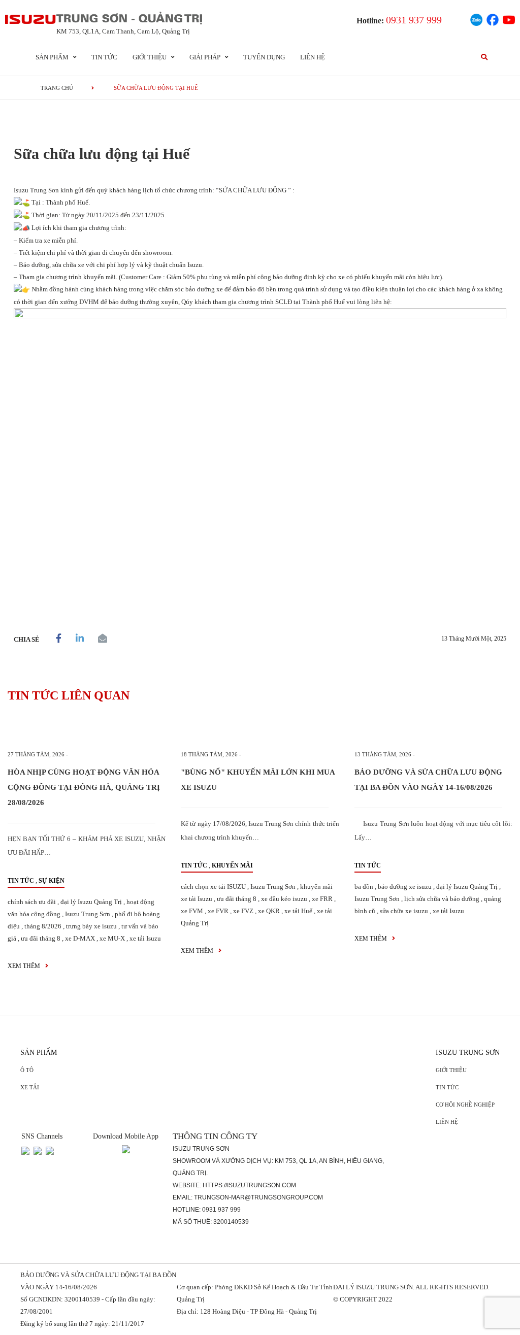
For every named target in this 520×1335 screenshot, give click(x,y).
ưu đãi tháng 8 (40, 938)
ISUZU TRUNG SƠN (468, 1052)
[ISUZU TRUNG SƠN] (30, 19)
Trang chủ (57, 88)
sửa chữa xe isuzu (404, 911)
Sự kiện (51, 880)
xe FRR (322, 899)
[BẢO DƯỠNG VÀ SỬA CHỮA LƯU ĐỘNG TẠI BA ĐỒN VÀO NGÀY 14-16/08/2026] (433, 729)
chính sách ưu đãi (32, 902)
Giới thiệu (451, 1070)
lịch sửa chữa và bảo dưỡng (441, 899)
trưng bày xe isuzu (91, 926)
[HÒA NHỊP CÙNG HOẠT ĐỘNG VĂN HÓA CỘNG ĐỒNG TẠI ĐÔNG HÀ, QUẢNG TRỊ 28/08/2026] (87, 729)
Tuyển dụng (264, 57)
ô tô (27, 1070)
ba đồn (363, 886)
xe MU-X (112, 938)
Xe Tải (29, 1087)
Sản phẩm (38, 1052)
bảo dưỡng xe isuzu (405, 886)
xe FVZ (243, 911)
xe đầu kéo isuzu (284, 899)
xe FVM (192, 911)
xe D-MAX (80, 938)
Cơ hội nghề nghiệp (465, 1105)
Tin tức (104, 57)
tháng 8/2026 (42, 926)
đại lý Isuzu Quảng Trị (91, 902)
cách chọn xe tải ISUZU (213, 886)
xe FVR (218, 911)
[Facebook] (492, 18)
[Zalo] (476, 18)
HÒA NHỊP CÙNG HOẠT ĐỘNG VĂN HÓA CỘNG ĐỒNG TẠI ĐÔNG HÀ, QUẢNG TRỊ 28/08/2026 (84, 787)
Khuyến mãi (232, 865)
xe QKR (269, 911)
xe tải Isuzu (145, 938)
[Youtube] (509, 18)
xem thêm (25, 966)
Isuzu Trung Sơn (87, 914)
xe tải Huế (298, 911)
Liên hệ (312, 57)
